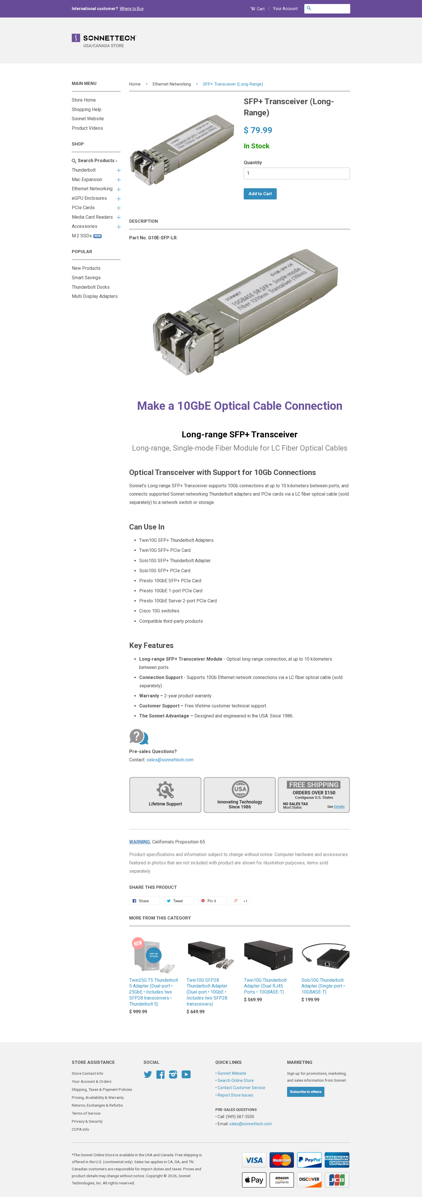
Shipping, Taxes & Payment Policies (102, 1089)
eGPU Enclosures (89, 198)
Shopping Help (86, 109)
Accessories (84, 226)
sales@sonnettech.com (169, 760)
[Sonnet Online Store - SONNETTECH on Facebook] (160, 1076)
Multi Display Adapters (95, 296)
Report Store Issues (235, 1095)
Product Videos (87, 128)
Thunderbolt (84, 170)
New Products (86, 268)
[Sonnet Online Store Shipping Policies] (239, 816)
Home (135, 84)
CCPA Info (80, 1129)
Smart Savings (86, 277)
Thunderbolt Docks (91, 287)
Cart (260, 9)
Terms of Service (86, 1113)
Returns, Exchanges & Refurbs (97, 1105)
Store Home (84, 100)
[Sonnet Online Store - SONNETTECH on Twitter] (148, 1076)
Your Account (285, 8)
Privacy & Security (87, 1121)
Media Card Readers (92, 217)
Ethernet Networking (92, 188)
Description (143, 221)
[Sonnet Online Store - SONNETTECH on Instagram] (173, 1076)
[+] (118, 169)
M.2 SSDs (86, 235)
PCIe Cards (83, 207)
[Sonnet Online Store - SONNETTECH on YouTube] (186, 1076)
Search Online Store (236, 1080)
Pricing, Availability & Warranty (98, 1097)
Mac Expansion (87, 179)
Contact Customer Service (241, 1087)
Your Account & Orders (91, 1081)
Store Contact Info (87, 1073)
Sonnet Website (88, 118)
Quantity (253, 162)
